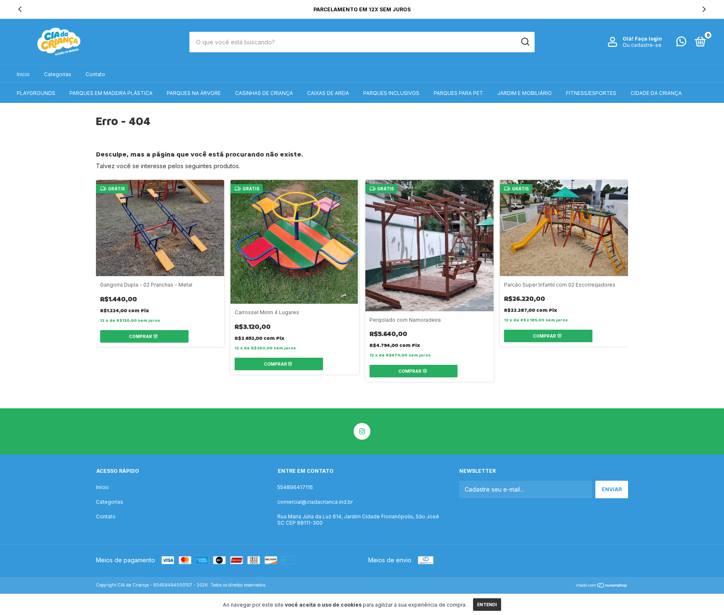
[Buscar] (525, 41)
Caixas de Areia (328, 93)
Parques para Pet (458, 93)
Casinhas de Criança (264, 93)
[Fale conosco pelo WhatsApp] (681, 43)
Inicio (23, 74)
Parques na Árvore (194, 93)
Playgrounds (36, 93)
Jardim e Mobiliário (524, 93)
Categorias (57, 74)
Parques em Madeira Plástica (111, 93)
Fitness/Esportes (591, 93)
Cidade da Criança (656, 93)
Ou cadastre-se (642, 45)
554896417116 (295, 487)
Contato (95, 74)
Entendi (487, 604)
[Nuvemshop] (602, 585)
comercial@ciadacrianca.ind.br (315, 502)
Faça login (648, 39)
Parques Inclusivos (391, 93)
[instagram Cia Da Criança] (362, 431)
